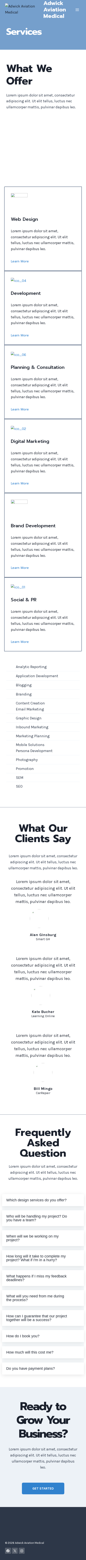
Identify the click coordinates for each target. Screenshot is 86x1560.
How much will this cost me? (29, 1352)
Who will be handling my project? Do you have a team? (36, 1218)
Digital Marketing (30, 441)
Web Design (24, 219)
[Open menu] (77, 9)
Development (26, 293)
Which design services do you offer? (36, 1200)
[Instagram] (22, 1551)
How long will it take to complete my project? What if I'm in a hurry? (36, 1258)
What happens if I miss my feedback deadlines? (36, 1278)
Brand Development (33, 525)
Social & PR (24, 599)
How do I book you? (22, 1336)
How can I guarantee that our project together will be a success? (36, 1318)
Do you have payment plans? (30, 1368)
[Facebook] (8, 1551)
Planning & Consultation (37, 367)
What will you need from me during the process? (35, 1298)
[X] (15, 1551)
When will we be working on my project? (32, 1238)
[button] (43, 1200)
